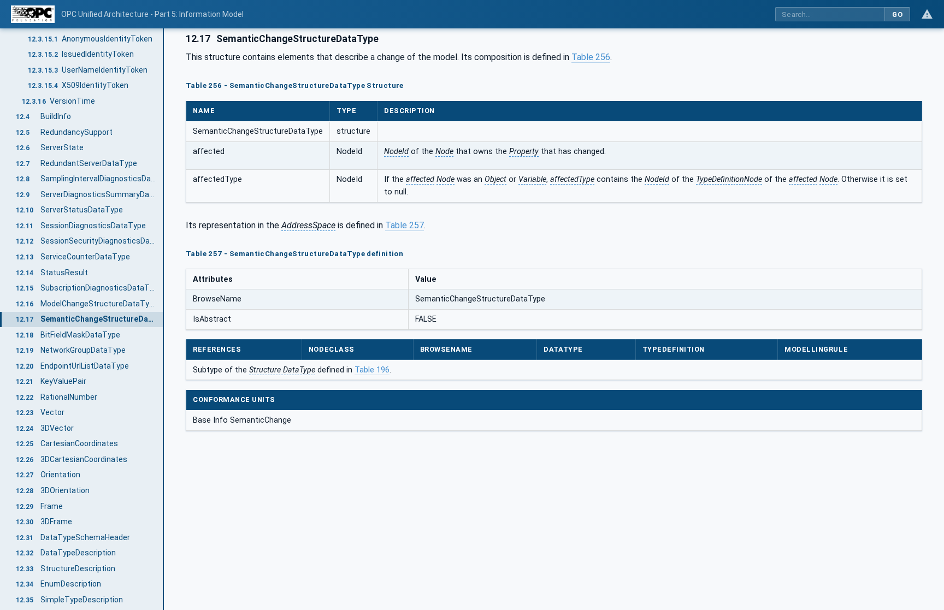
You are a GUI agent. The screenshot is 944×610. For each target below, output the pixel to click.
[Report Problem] (927, 14)
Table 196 (372, 370)
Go (897, 14)
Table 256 (590, 57)
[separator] (164, 319)
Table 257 (404, 225)
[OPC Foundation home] (33, 14)
